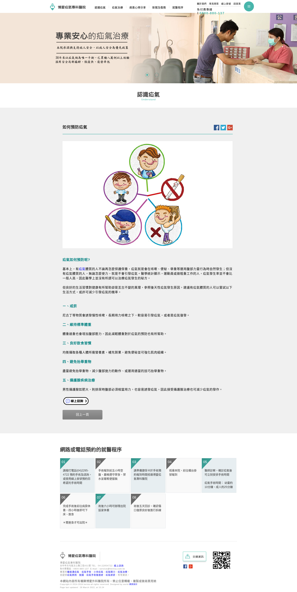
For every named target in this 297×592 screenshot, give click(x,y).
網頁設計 (133, 584)
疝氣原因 (72, 575)
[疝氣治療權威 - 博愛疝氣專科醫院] (68, 5)
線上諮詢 (119, 565)
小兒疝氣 (98, 572)
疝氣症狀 (110, 575)
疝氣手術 (86, 572)
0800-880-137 (212, 13)
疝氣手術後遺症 (94, 575)
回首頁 (237, 3)
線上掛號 (226, 3)
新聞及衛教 (159, 7)
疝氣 (82, 269)
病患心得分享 (137, 7)
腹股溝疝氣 (73, 572)
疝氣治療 (122, 572)
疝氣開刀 (110, 572)
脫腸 (81, 575)
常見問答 (214, 3)
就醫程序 (177, 7)
